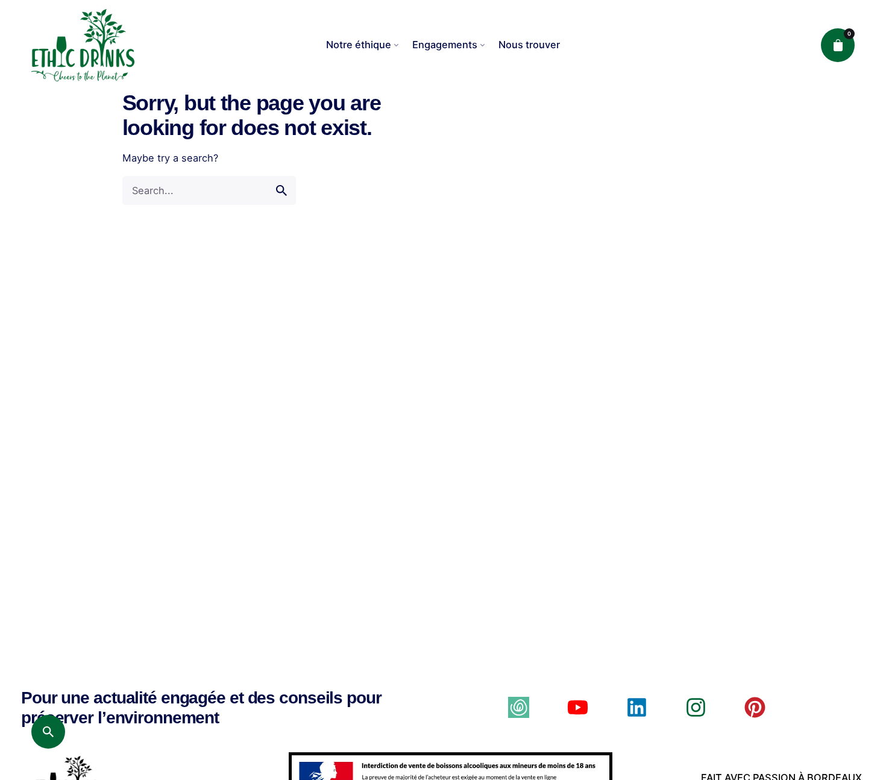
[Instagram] (696, 707)
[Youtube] (578, 707)
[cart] (838, 45)
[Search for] (209, 190)
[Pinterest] (755, 707)
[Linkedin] (637, 707)
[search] (281, 190)
